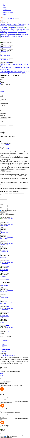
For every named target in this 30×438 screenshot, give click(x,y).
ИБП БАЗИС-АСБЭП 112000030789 (5, 55)
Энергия (1, 31)
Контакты (3, 15)
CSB (24, 27)
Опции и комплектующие (5, 340)
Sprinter (21, 68)
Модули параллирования (6, 72)
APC (25, 64)
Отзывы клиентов (5, 13)
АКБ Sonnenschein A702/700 (4, 232)
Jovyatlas (14, 25)
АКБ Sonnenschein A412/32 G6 (4, 276)
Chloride (20, 25)
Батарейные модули (3, 33)
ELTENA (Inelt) (14, 24)
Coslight (20, 27)
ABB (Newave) (23, 24)
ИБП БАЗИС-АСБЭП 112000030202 (5, 51)
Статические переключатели (21, 72)
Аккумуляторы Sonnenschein (13, 73)
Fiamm (26, 67)
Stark (1, 25)
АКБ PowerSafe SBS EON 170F (4, 297)
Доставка (4, 11)
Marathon (4, 29)
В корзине (7, 45)
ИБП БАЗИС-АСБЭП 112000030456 (5, 59)
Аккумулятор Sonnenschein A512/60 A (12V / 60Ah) (7, 219)
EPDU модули (2, 32)
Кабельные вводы (24, 71)
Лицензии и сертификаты (5, 343)
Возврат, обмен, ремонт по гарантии (8, 12)
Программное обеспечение (4, 35)
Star (14, 39)
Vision (10, 25)
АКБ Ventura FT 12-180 (3, 322)
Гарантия (4, 7)
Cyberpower (14, 67)
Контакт (6, 39)
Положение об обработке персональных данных (8, 355)
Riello (8, 24)
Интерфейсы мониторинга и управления (17, 33)
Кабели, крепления (14, 34)
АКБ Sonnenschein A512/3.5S (4, 257)
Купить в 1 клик (11, 45)
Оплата (4, 5)
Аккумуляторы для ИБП (6, 73)
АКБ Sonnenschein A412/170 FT (4, 316)
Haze (10, 28)
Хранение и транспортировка (7, 4)
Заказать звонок (17, 18)
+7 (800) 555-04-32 (12, 18)
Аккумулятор (7, 148)
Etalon (13, 39)
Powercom (14, 29)
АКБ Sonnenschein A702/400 (4, 238)
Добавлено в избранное (10, 218)
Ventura (26, 68)
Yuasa (3, 69)
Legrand (5, 25)
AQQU (8, 27)
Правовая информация (5, 354)
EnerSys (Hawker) (20, 67)
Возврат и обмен (5, 6)
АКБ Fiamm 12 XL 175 (3, 303)
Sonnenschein (21, 29)
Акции (3, 3)
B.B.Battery (13, 27)
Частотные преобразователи (12, 36)
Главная (1, 73)
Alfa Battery (2, 27)
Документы (5, 9)
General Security (2, 28)
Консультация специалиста (4, 118)
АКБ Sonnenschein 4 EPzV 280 (4, 251)
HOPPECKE (15, 28)
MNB (10, 29)
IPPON (22, 28)
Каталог (1, 21)
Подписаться (9, 336)
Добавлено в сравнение (4, 225)
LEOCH (7, 68)
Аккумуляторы (4, 339)
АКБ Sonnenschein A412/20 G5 (4, 270)
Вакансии (4, 14)
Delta (5, 24)
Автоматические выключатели (13, 32)
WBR (28, 68)
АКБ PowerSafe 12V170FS (3, 291)
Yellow (1, 69)
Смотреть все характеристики (4, 103)
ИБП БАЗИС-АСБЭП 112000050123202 (5, 47)
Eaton (1, 24)
